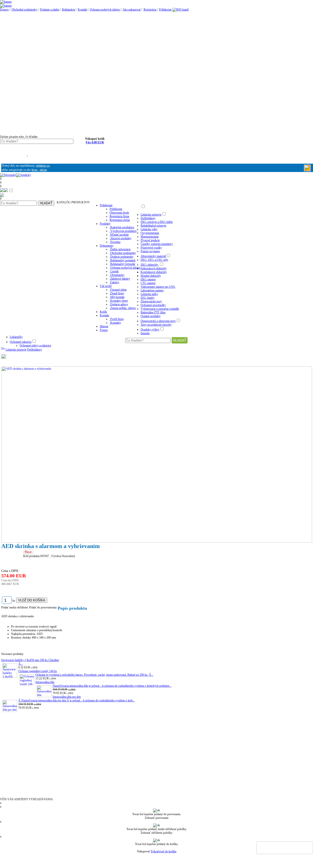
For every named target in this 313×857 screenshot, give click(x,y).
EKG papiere (148, 279)
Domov (4, 9)
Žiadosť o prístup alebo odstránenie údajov (30, 769)
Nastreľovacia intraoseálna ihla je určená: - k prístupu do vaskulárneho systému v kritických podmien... (112, 685)
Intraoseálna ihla (44, 682)
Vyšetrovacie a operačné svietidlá (160, 308)
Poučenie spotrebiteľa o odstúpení (24, 745)
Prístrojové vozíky (151, 247)
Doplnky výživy (150, 329)
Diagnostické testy (151, 301)
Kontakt (82, 9)
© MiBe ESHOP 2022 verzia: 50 (16, 792)
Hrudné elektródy (151, 275)
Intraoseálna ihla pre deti (67, 696)
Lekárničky (16, 337)
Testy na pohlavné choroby (156, 324)
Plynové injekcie (150, 240)
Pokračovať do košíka (163, 851)
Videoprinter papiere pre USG (158, 286)
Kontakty (7, 720)
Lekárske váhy (149, 229)
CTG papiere (148, 283)
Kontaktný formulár (14, 724)
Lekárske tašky (149, 294)
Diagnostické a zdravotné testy (158, 321)
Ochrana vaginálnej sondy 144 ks (37, 671)
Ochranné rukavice (21, 341)
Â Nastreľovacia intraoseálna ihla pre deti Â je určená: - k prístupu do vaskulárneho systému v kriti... (76, 700)
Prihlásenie (165, 9)
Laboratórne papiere (152, 290)
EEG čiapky (148, 297)
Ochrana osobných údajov (105, 9)
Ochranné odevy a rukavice (35, 345)
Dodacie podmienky (14, 750)
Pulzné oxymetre (150, 251)
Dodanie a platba (49, 9)
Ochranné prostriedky (153, 305)
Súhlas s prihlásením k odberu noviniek (28, 778)
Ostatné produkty (151, 316)
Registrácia (150, 9)
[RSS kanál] (180, 9)
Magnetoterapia (149, 236)
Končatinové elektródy (154, 272)
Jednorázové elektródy (154, 268)
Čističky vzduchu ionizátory (157, 244)
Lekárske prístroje (151, 214)
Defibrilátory (148, 218)
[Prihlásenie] (307, 170)
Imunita (145, 333)
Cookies (6, 773)
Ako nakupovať (132, 9)
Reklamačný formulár (16, 759)
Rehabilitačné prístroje (153, 225)
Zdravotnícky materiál (153, 256)
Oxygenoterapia (150, 233)
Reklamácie (68, 9)
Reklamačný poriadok (16, 755)
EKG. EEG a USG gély (154, 260)
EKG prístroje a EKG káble (157, 222)
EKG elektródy (150, 264)
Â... (20, 663)
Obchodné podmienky (24, 9)
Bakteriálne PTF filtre (153, 312)
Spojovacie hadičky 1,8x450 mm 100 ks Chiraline (30, 660)
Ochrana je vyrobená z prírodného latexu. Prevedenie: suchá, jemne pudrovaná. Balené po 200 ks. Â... (94, 674)
